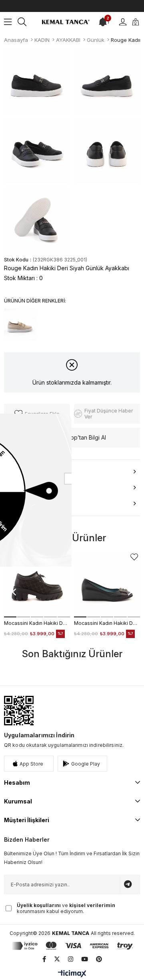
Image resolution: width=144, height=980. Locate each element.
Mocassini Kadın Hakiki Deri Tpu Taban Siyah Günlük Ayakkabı (107, 623)
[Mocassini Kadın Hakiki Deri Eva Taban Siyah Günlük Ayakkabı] (37, 584)
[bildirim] (103, 22)
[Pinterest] (99, 959)
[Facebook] (44, 959)
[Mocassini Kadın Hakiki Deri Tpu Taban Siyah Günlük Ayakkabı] (107, 584)
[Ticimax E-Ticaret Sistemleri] (72, 974)
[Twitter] (57, 959)
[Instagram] (70, 959)
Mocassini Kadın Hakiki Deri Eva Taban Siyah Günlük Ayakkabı (37, 623)
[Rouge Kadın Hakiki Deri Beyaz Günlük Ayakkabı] (20, 324)
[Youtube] (84, 959)
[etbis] (19, 710)
